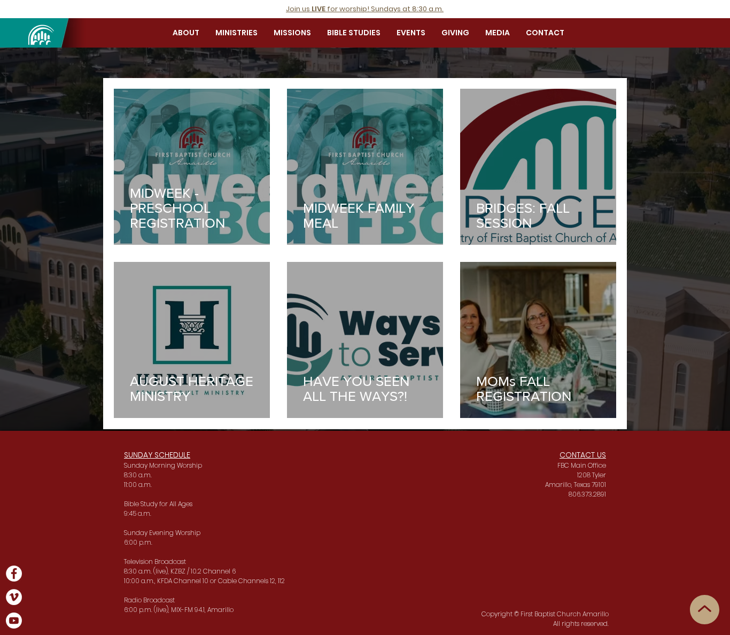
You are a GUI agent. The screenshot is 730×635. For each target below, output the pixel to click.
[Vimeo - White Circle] (14, 597)
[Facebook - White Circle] (14, 574)
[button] (186, 33)
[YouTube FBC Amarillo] (14, 621)
